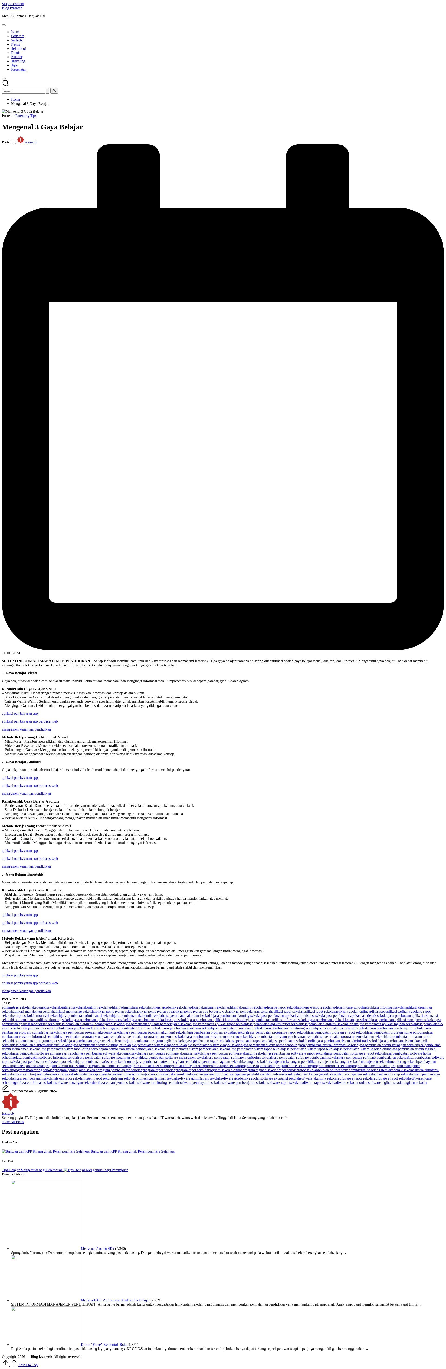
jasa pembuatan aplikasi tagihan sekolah (388, 1024)
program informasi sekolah (331, 1066)
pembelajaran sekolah (29, 1066)
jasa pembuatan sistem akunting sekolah (101, 1045)
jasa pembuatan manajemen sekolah (239, 1028)
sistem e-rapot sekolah (96, 1074)
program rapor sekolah (158, 1070)
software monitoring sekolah (158, 1083)
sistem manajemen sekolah (354, 1074)
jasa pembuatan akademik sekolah (139, 1016)
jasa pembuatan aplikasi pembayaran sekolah (92, 1024)
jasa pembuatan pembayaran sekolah (343, 1028)
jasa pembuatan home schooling (90, 1028)
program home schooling (293, 1066)
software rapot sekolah (317, 1083)
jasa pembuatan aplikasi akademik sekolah (357, 1016)
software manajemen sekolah (116, 1083)
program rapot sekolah (191, 1070)
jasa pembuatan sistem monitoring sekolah (71, 1049)
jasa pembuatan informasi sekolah (138, 1028)
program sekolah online (225, 1070)
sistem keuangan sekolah (317, 1074)
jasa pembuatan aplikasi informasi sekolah (278, 1020)
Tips (33, 116)
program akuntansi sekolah (146, 1066)
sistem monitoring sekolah (393, 1074)
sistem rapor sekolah (69, 1078)
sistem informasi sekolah (281, 1074)
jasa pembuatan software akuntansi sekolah (174, 1053)
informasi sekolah (48, 1016)
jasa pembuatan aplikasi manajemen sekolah (403, 1020)
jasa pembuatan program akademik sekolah (93, 1032)
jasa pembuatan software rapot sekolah (50, 1062)
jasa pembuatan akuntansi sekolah (188, 1016)
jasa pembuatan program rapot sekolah (41, 1041)
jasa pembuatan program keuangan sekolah (89, 1036)
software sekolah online (351, 1083)
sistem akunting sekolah (30, 1074)
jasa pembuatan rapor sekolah (208, 1041)
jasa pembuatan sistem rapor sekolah (257, 1049)
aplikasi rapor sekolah (288, 1011)
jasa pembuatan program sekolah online (98, 1041)
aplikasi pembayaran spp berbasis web (30, 721)
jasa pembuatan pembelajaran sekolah (397, 1028)
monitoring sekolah (404, 1062)
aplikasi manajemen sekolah (33, 1011)
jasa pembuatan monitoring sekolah (291, 1028)
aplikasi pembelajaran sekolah (250, 1011)
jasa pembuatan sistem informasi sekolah (328, 1045)
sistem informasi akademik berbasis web (175, 1074)
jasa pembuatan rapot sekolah (251, 1041)
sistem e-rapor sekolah (64, 1074)
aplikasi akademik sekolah (169, 1007)
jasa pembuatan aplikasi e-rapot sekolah (160, 1020)
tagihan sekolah (415, 1083)
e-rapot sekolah (24, 1016)
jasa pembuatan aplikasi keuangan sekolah (340, 1020)
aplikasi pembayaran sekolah (115, 1011)
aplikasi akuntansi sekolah (207, 1007)
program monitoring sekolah (33, 1070)
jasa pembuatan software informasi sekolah (47, 1057)
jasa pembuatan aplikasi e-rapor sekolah (102, 1020)
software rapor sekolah (284, 1083)
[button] (47, 91)
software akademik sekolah (240, 1078)
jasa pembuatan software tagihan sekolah (166, 1062)
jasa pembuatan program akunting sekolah (218, 1032)
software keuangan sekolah (75, 1083)
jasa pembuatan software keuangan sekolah (110, 1057)
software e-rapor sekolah (356, 1078)
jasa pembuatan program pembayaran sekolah (284, 1036)
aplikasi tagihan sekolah (403, 1011)
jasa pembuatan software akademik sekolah (111, 1053)
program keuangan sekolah (370, 1066)
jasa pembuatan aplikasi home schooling (218, 1020)
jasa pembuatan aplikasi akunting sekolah (43, 1020)
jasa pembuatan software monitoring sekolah (240, 1057)
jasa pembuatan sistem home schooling (271, 1045)
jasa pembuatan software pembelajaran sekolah (374, 1057)
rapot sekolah (308, 1070)
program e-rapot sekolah (257, 1066)
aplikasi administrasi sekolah (129, 1007)
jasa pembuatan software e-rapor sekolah (297, 1053)
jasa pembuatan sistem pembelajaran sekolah (198, 1049)
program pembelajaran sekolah (120, 1070)
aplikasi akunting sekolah (244, 1007)
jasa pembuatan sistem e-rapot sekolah (215, 1045)
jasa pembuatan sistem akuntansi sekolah (42, 1045)
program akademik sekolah (107, 1066)
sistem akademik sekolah (396, 1070)
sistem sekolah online (129, 1078)
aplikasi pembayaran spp (20, 713)
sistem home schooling (129, 1074)
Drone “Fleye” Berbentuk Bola (104, 1344)
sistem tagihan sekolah (161, 1078)
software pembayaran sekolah (200, 1083)
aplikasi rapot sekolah (319, 1011)
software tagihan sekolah (386, 1083)
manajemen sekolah (375, 1062)
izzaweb (8, 1113)
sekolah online (328, 1070)
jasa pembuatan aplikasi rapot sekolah (274, 1024)
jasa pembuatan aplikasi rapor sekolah (219, 1024)
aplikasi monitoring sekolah (74, 1011)
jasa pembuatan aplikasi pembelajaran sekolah (158, 1024)
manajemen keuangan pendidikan (26, 729)
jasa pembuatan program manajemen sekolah (153, 1036)
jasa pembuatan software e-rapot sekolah (356, 1053)
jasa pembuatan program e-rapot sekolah (337, 1032)
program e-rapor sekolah (222, 1066)
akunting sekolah (96, 1007)
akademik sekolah (44, 1007)
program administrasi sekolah (66, 1066)
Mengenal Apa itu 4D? (97, 1248)
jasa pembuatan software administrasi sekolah (46, 1053)
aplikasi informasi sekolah (387, 1007)
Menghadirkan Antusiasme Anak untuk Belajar (115, 1300)
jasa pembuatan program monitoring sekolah (218, 1036)
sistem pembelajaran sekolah (34, 1078)
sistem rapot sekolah (99, 1078)
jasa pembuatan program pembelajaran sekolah (352, 1036)
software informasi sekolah (35, 1083)
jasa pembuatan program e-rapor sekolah (278, 1032)
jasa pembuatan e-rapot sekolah (44, 1028)
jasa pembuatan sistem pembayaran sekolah (134, 1049)
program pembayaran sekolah (76, 1070)
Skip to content (13, 4)
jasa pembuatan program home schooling (397, 1032)
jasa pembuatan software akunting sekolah (236, 1053)
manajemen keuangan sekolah (339, 1062)
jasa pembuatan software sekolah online (107, 1062)
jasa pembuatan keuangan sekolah (188, 1028)
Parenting (22, 116)
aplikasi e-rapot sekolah (315, 1007)
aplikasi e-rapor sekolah (280, 1007)
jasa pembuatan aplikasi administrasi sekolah (294, 1016)
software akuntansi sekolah (280, 1078)
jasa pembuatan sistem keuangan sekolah (388, 1045)
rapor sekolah (288, 1070)
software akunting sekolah (319, 1078)
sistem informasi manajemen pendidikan (234, 1074)
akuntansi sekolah (71, 1007)
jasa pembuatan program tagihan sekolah (157, 1041)
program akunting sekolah (185, 1066)
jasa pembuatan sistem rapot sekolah (310, 1049)
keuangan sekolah (255, 1062)
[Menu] (4, 25)
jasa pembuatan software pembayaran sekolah (306, 1057)
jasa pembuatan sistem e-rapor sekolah (159, 1045)
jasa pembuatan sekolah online (295, 1041)
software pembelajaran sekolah (244, 1083)
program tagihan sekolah (261, 1070)
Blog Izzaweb (12, 8)
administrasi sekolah (16, 1007)
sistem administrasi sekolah (358, 1070)
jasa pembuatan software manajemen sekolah (175, 1057)
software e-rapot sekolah (392, 1078)
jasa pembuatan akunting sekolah (237, 1016)
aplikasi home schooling (350, 1007)
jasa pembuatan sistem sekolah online (364, 1049)
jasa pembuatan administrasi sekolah (87, 1016)
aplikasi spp (377, 1011)
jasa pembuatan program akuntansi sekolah (156, 1032)
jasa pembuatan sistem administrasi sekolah (348, 1041)
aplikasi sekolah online (351, 1011)
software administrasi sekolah (199, 1078)
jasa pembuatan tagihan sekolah (219, 1062)
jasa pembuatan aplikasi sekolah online (330, 1024)
